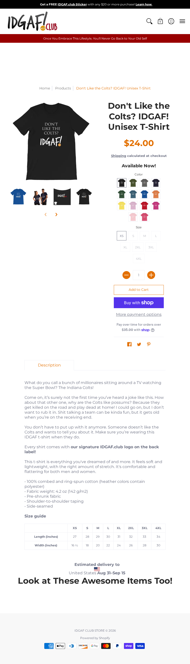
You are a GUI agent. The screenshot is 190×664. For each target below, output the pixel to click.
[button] (149, 21)
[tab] (49, 365)
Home (44, 88)
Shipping (118, 156)
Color (139, 174)
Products (63, 88)
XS (121, 236)
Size (139, 227)
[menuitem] (149, 21)
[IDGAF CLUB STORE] (32, 21)
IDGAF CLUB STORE (89, 630)
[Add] (151, 275)
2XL (138, 247)
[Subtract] (126, 275)
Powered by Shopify (95, 638)
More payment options (139, 314)
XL (125, 247)
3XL (151, 247)
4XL (139, 258)
